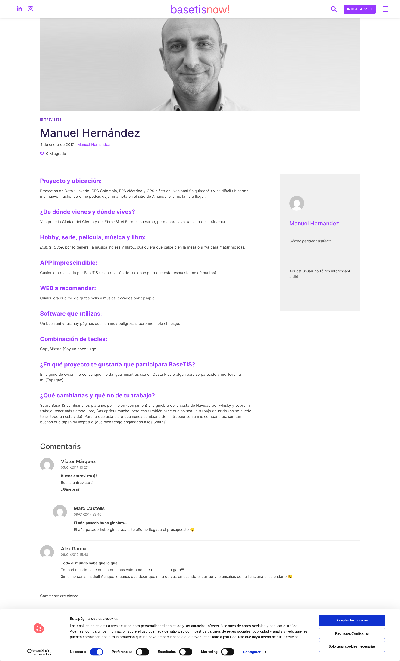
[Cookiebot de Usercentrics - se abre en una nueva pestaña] (39, 652)
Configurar (252, 652)
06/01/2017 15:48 (74, 554)
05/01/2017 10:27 (74, 467)
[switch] (142, 651)
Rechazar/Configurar (352, 633)
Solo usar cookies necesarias (352, 646)
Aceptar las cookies (352, 620)
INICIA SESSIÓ (359, 9)
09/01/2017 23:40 (87, 514)
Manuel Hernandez (314, 223)
